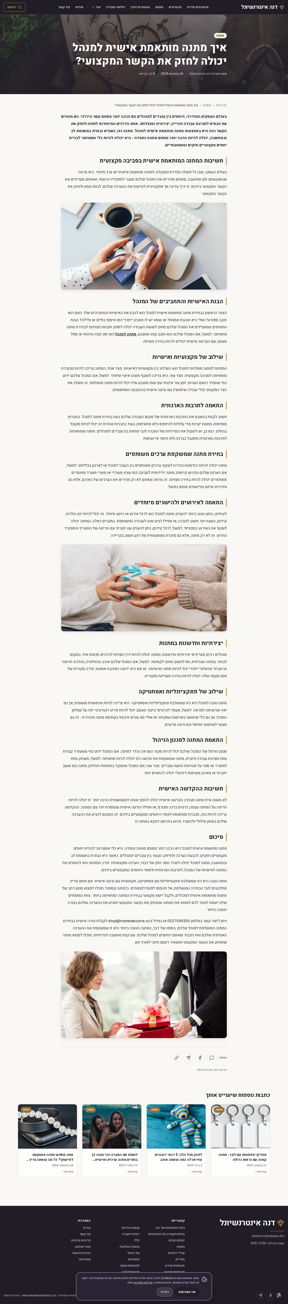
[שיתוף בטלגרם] (188, 1058)
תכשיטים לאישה (174, 1272)
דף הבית (221, 105)
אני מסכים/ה (187, 1292)
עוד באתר (133, 1253)
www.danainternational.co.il (39, 1295)
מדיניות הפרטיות (143, 1283)
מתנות (159, 7)
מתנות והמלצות (130, 1246)
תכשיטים (175, 7)
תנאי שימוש (83, 1246)
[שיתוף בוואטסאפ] (212, 1058)
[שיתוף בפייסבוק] (200, 1058)
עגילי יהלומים (176, 1253)
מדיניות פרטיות (81, 1240)
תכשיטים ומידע (198, 7)
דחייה (165, 1292)
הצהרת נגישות (81, 1253)
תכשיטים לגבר (131, 1272)
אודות (79, 7)
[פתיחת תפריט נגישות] (279, 1295)
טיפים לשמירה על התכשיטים (166, 1234)
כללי (137, 1240)
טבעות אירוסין (140, 7)
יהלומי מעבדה (115, 7)
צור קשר (64, 7)
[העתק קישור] (177, 1058)
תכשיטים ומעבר (129, 1265)
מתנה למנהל (125, 334)
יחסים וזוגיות (177, 1240)
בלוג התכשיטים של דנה (170, 1227)
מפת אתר (84, 1259)
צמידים (180, 1259)
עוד (98, 7)
